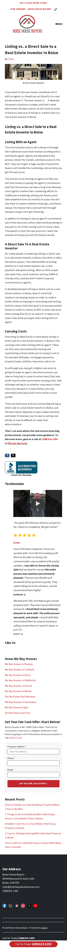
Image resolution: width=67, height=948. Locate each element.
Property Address (16, 746)
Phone (11, 758)
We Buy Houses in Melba (18, 691)
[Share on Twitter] (13, 455)
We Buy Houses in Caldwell (19, 669)
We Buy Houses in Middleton (20, 680)
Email (10, 769)
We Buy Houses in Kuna (17, 675)
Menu (59, 24)
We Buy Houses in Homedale (20, 702)
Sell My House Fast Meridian (20, 696)
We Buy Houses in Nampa (19, 664)
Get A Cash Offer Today (33, 3)
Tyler (11, 59)
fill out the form (17, 443)
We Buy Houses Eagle (16, 707)
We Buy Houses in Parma (18, 686)
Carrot (44, 927)
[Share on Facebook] (7, 455)
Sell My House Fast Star (18, 713)
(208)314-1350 (50, 439)
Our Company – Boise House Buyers (30, 9)
